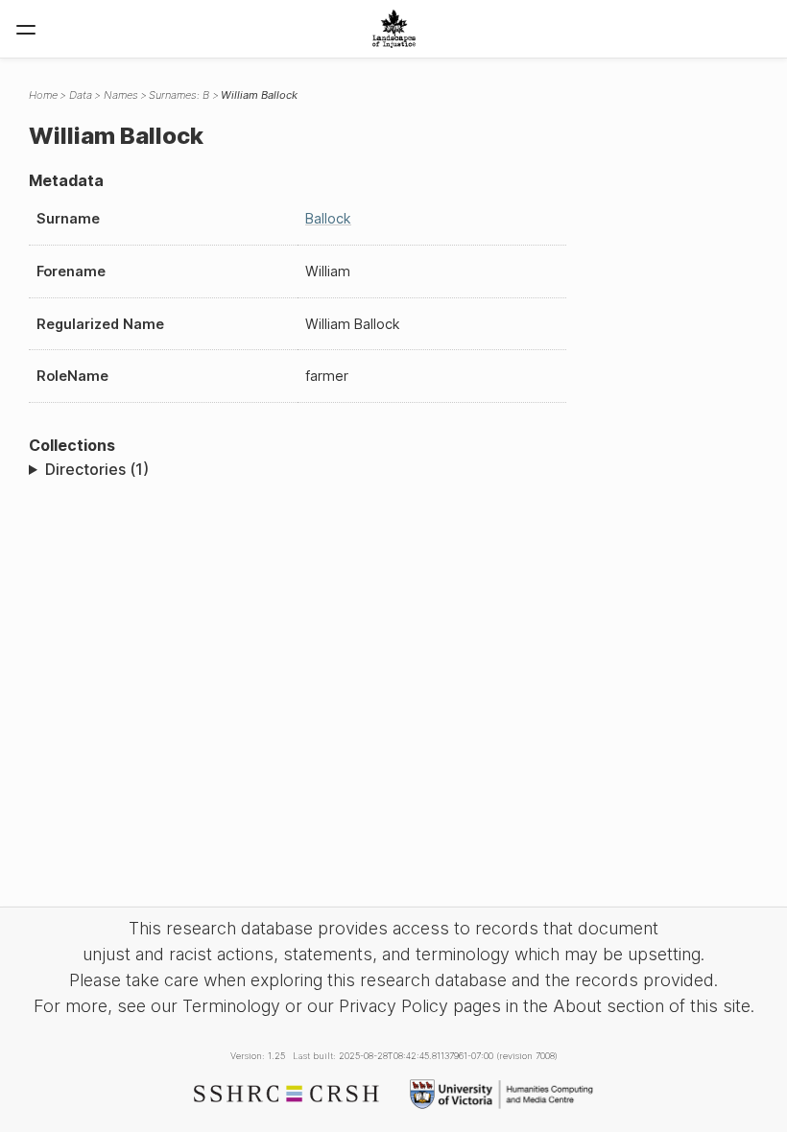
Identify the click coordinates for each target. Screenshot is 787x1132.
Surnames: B (179, 95)
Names (121, 95)
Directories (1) (97, 469)
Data (80, 95)
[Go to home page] (394, 29)
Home (43, 95)
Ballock (328, 218)
